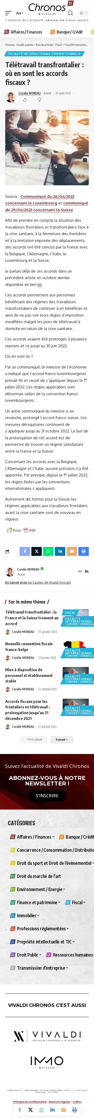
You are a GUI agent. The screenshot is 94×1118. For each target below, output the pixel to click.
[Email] (63, 1109)
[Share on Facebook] (19, 1109)
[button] (9, 13)
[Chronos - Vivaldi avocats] (47, 13)
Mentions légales (59, 1101)
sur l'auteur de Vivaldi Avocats (38, 582)
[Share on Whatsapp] (41, 1109)
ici (39, 284)
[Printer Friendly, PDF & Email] (21, 530)
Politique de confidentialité (29, 1101)
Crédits (77, 1101)
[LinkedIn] (87, 571)
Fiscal (70, 612)
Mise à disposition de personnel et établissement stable (29, 675)
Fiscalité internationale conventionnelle (44, 53)
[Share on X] (30, 1109)
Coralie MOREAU (30, 93)
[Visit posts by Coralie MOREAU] (10, 572)
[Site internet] (80, 571)
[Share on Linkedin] (52, 1109)
